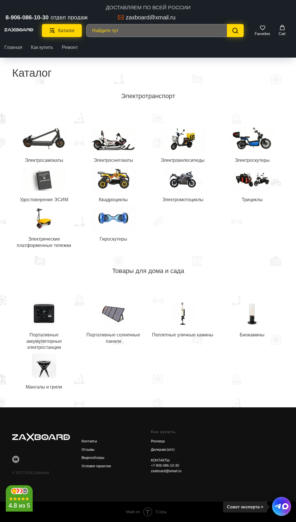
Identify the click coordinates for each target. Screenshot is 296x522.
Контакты (89, 441)
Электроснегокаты (113, 160)
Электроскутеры (252, 160)
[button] (262, 30)
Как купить (42, 47)
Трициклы (252, 199)
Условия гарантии (96, 466)
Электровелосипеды (183, 160)
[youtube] (15, 459)
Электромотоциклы (183, 199)
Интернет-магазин (102, 431)
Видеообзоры (93, 458)
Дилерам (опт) (163, 450)
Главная (13, 47)
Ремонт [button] (70, 47)
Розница (158, 441)
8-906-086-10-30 (27, 17)
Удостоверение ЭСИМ (44, 199)
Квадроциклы (113, 199)
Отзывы (88, 450)
